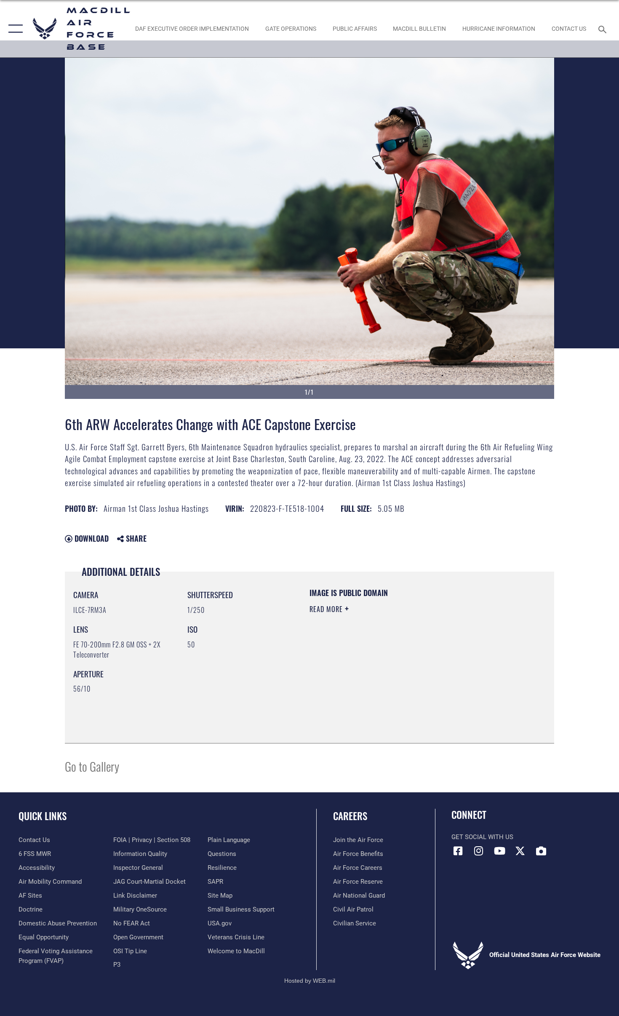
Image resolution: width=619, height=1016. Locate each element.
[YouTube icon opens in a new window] (499, 851)
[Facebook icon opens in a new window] (457, 851)
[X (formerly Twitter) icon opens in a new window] (520, 851)
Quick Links (43, 816)
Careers (350, 816)
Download (90, 538)
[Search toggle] (603, 28)
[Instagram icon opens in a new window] (478, 851)
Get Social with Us (482, 837)
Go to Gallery (92, 766)
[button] (13, 28)
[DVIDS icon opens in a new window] (541, 851)
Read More (327, 609)
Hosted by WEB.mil (309, 980)
